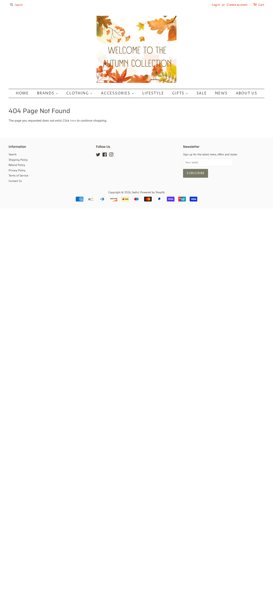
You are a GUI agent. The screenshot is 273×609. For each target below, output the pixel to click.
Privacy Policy (17, 170)
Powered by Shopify (152, 192)
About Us (246, 93)
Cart (261, 5)
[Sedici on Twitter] (98, 155)
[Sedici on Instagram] (111, 155)
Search (13, 154)
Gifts (178, 93)
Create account (237, 5)
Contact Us (15, 181)
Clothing (78, 93)
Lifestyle (153, 93)
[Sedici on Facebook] (104, 155)
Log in (216, 5)
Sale (201, 93)
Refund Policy (17, 165)
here (73, 120)
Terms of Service (18, 175)
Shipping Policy (18, 160)
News (221, 93)
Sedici (135, 192)
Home (22, 93)
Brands (46, 93)
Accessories (116, 93)
